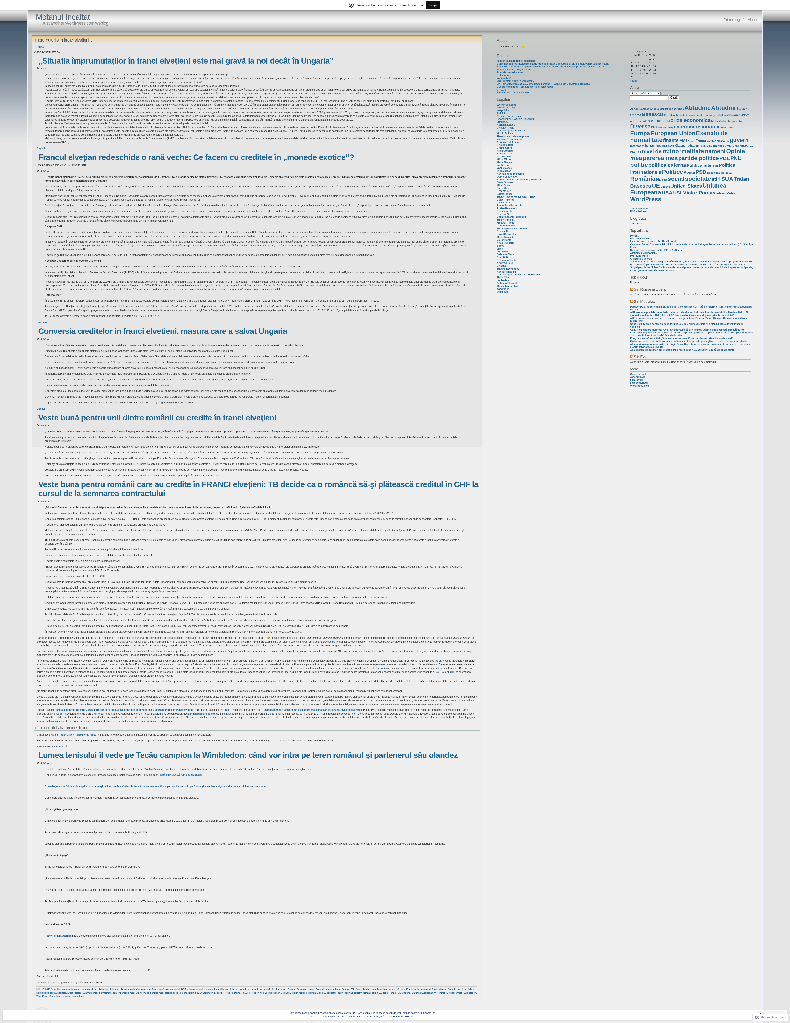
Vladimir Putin (724, 193)
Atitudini (114, 989)
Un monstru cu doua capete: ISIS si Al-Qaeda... (657, 250)
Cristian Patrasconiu (509, 116)
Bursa (40, 47)
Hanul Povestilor (506, 234)
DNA (654, 127)
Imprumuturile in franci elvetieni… (63, 40)
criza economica (196, 989)
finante (345, 989)
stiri (374, 993)
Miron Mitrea (504, 159)
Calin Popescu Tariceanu (511, 217)
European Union (305, 989)
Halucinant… (504, 75)
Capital (41, 148)
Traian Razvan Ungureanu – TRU (516, 196)
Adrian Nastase (506, 124)
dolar (232, 989)
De (89, 704)
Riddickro (502, 113)
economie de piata (270, 989)
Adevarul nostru (506, 271)
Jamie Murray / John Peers (446, 989)
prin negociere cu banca (204, 713)
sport (340, 993)
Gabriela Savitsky (507, 176)
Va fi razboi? (504, 78)
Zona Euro (55, 996)
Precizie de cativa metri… (512, 72)
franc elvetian (363, 989)
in (466, 660)
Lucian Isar (503, 280)
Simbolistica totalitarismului (513, 92)
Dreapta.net (504, 191)
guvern (392, 989)
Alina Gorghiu (505, 150)
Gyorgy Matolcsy (406, 989)
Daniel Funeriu (505, 199)
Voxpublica (503, 110)
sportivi (349, 993)
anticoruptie (676, 108)
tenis (385, 993)
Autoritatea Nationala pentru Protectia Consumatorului (150, 989)
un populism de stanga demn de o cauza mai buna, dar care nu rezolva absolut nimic (313, 709)
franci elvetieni (379, 989)
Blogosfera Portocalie (509, 205)
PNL (213, 993)
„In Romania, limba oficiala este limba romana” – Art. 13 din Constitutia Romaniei (544, 83)
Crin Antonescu (656, 121)
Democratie (735, 121)
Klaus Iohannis (688, 145)
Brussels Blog (505, 145)
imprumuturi (424, 989)
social (322, 993)
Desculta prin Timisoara (511, 130)
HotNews (42, 322)
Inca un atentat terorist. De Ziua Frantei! (653, 241)
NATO (635, 152)
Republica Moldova (719, 173)
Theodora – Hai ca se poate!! (513, 136)
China (730, 115)
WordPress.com (506, 104)
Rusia (661, 179)
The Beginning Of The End (512, 228)
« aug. (633, 80)
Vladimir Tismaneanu (509, 139)
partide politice (173, 993)
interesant (637, 145)
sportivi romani (362, 993)
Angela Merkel (659, 108)
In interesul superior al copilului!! (516, 60)
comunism (741, 115)
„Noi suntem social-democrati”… (516, 81)
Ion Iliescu (503, 165)
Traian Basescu (506, 219)
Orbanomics (142, 993)
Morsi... (634, 235)
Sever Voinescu (506, 182)
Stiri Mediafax (644, 301)
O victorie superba (641, 258)
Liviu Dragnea (735, 145)
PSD (244, 993)
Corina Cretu (504, 147)
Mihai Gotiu (503, 185)
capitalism (721, 115)
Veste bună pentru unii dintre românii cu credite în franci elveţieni (157, 417)
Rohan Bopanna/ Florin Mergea (290, 993)
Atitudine (104, 989)
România (313, 993)
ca (105, 637)
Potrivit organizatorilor (58, 935)
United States (686, 186)
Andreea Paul (505, 263)
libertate (61, 993)
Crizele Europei (376, 668)
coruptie (636, 121)
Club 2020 (503, 257)
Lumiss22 (502, 122)
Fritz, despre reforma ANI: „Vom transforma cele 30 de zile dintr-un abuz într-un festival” (681, 338)
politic (220, 993)
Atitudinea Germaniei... (643, 253)
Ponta (237, 993)
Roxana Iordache (507, 260)
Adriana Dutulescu (508, 142)
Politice (229, 993)
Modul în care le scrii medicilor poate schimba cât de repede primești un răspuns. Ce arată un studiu (688, 341)
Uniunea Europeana (422, 993)
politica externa (667, 165)
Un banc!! (502, 89)
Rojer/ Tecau (78, 734)
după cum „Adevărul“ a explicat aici (181, 774)
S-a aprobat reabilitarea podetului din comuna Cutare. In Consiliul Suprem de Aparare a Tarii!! (551, 66)
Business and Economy (700, 115)
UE (399, 993)
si (138, 672)
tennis (393, 993)
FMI (352, 989)
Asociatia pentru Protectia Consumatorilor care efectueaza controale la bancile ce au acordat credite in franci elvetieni (124, 709)
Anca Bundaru (505, 243)
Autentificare (637, 377)
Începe (433, 5)
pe (333, 641)
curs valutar (212, 989)
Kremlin (707, 146)
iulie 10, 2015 (43, 989)
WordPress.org (506, 107)
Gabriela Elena (505, 254)
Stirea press (504, 171)
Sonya (500, 245)
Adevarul (61, 746)
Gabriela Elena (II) (507, 283)
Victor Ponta (441, 993)
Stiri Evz (640, 356)
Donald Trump (665, 127)
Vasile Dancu (504, 168)
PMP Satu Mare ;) (640, 255)
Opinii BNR (503, 291)
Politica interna (702, 165)
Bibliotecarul (504, 153)
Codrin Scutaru (506, 225)
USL (678, 192)
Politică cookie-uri (403, 1016)
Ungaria (406, 993)
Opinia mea (128, 993)
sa (51, 660)
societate (331, 993)
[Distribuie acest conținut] (631, 289)
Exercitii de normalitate (328, 989)
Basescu (652, 114)
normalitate (105, 993)
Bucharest (677, 115)
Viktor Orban (456, 993)
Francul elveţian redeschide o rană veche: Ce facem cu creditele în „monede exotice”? (196, 157)
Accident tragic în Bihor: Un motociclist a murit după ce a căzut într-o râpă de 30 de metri (682, 349)
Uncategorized (89, 989)
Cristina (501, 266)
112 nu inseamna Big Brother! (514, 69)
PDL (724, 158)
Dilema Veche (505, 211)
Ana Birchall (504, 156)
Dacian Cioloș (718, 121)
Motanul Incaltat (63, 17)
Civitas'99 (503, 231)
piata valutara (202, 993)
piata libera (188, 993)
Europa (291, 989)
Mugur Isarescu (75, 993)
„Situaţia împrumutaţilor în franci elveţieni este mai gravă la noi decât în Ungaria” (185, 60)
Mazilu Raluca (505, 133)
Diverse (224, 989)
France (691, 141)
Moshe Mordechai (507, 286)
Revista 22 (503, 214)
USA (667, 192)
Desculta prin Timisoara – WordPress (519, 274)
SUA (379, 993)
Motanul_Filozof (506, 222)
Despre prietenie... (641, 238)
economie (253, 989)
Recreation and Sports (259, 993)
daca (316, 651)
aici (444, 672)
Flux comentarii (639, 382)
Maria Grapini (504, 162)
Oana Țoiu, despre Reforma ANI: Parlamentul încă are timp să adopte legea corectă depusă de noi (687, 329)
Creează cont (638, 374)
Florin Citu (503, 277)
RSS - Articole (638, 211)
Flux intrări (636, 380)
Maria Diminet (505, 237)
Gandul (41, 408)
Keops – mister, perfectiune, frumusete (520, 179)
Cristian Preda (505, 127)
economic (241, 989)
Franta (701, 141)
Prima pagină (734, 19)
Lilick (500, 248)
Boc (667, 115)
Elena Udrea (504, 188)
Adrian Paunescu (507, 208)
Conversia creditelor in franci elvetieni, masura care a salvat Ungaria (162, 331)
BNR (183, 989)
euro (283, 989)
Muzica (749, 146)
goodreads (503, 289)
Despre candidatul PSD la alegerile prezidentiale (525, 86)
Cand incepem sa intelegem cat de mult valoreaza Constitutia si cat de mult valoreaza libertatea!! (553, 63)
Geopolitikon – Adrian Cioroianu (515, 119)
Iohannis (653, 145)
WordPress (42, 996)
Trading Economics (508, 268)
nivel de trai (91, 993)
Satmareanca (505, 194)
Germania (714, 141)
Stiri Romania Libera (650, 289)
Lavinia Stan (504, 202)
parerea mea (156, 993)
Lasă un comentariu (73, 996)
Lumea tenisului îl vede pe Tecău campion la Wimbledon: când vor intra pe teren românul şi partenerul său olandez (248, 755)
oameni (117, 993)
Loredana (502, 251)
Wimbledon (470, 993)
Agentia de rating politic (510, 173)
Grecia (725, 141)
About (752, 19)
